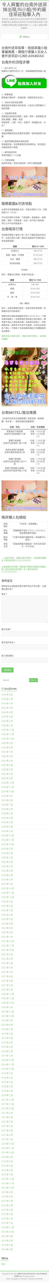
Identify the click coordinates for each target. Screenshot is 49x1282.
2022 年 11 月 (8, 893)
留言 (4, 594)
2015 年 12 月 (8, 1179)
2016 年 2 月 (7, 1170)
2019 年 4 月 (7, 1042)
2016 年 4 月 (7, 1161)
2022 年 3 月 (7, 928)
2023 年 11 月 (8, 840)
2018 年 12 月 (8, 1060)
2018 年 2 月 (7, 1091)
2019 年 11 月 (8, 1012)
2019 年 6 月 (7, 1034)
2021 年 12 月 (8, 941)
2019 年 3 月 (7, 1047)
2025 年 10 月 (8, 739)
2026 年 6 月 (7, 703)
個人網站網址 (8, 656)
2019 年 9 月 (7, 1020)
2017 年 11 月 (8, 1104)
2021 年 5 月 (7, 972)
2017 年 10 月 (8, 1108)
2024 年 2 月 (7, 827)
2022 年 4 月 (7, 923)
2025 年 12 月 (8, 730)
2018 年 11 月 (8, 1064)
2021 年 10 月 (8, 950)
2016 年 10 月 (8, 1152)
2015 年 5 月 (7, 1205)
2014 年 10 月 (8, 1232)
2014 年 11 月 (8, 1227)
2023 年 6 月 (7, 862)
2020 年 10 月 (8, 1003)
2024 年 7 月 (7, 805)
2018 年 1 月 (7, 1095)
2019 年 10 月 (8, 1016)
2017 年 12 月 (8, 1100)
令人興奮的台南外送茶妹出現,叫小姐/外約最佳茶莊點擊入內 (24, 9)
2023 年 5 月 (7, 866)
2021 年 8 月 (7, 959)
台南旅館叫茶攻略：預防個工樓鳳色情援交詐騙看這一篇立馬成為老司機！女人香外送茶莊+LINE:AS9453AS (24, 569)
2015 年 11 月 (8, 1183)
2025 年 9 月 (7, 743)
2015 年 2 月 (7, 1218)
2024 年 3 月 (7, 822)
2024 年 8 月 (7, 800)
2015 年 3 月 (7, 1214)
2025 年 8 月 (7, 747)
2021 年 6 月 (7, 968)
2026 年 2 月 (7, 721)
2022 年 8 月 (7, 906)
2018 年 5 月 (7, 1082)
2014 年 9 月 (7, 1236)
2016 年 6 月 (7, 1157)
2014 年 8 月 (7, 1240)
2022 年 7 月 (7, 910)
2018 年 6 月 (7, 1078)
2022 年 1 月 (7, 937)
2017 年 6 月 (7, 1126)
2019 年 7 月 (7, 1029)
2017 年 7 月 (7, 1122)
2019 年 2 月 (7, 1051)
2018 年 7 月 (7, 1073)
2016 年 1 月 (7, 1174)
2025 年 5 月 (7, 761)
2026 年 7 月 (7, 699)
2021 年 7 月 (7, 963)
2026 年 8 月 (7, 695)
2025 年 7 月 (7, 752)
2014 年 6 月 (7, 1245)
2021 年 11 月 (8, 945)
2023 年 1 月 (7, 884)
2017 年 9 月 (7, 1113)
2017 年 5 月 (7, 1130)
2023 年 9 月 (7, 849)
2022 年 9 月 (7, 901)
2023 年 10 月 (8, 844)
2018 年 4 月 (7, 1086)
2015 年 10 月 (8, 1188)
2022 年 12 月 (8, 888)
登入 (4, 1264)
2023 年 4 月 (7, 871)
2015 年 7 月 (7, 1201)
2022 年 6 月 (7, 915)
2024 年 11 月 (8, 787)
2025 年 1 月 (7, 778)
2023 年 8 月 (7, 853)
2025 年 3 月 (7, 769)
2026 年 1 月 (7, 725)
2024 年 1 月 (7, 831)
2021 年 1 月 (7, 990)
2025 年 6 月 (7, 756)
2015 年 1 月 (7, 1223)
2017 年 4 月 (7, 1135)
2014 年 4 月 (7, 1249)
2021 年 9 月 (7, 954)
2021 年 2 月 (7, 985)
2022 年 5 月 (7, 919)
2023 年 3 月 (7, 875)
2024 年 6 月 (7, 809)
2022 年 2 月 (7, 932)
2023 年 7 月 (7, 857)
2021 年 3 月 (7, 981)
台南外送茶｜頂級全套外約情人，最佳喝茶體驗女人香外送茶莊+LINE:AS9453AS (24, 559)
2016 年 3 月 (7, 1166)
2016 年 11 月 (8, 1148)
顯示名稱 (6, 629)
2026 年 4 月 (7, 712)
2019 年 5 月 (7, 1038)
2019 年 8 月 (7, 1025)
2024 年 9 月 (7, 796)
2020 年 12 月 (8, 994)
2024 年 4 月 (7, 818)
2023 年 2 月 (7, 879)
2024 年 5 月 (7, 813)
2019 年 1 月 (7, 1056)
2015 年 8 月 (7, 1196)
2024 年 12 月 (8, 783)
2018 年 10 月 (8, 1069)
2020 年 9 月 (7, 1007)
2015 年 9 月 (7, 1192)
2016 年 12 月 (8, 1144)
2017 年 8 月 (7, 1117)
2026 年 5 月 (7, 708)
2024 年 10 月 (8, 791)
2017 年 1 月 (7, 1139)
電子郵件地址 (8, 642)
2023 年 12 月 (8, 835)
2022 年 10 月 (8, 897)
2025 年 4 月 (7, 765)
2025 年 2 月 (7, 774)
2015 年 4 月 (7, 1210)
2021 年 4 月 (7, 976)
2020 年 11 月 (8, 998)
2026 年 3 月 (7, 717)
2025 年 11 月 (8, 734)
